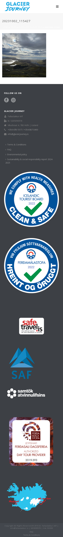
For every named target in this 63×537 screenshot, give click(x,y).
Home (5, 27)
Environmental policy (17, 154)
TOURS (14, 27)
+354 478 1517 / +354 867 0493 (23, 129)
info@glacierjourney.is (18, 134)
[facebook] (6, 100)
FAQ (9, 149)
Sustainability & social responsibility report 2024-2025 (29, 161)
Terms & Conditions (16, 144)
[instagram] (13, 100)
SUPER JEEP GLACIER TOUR (31, 27)
